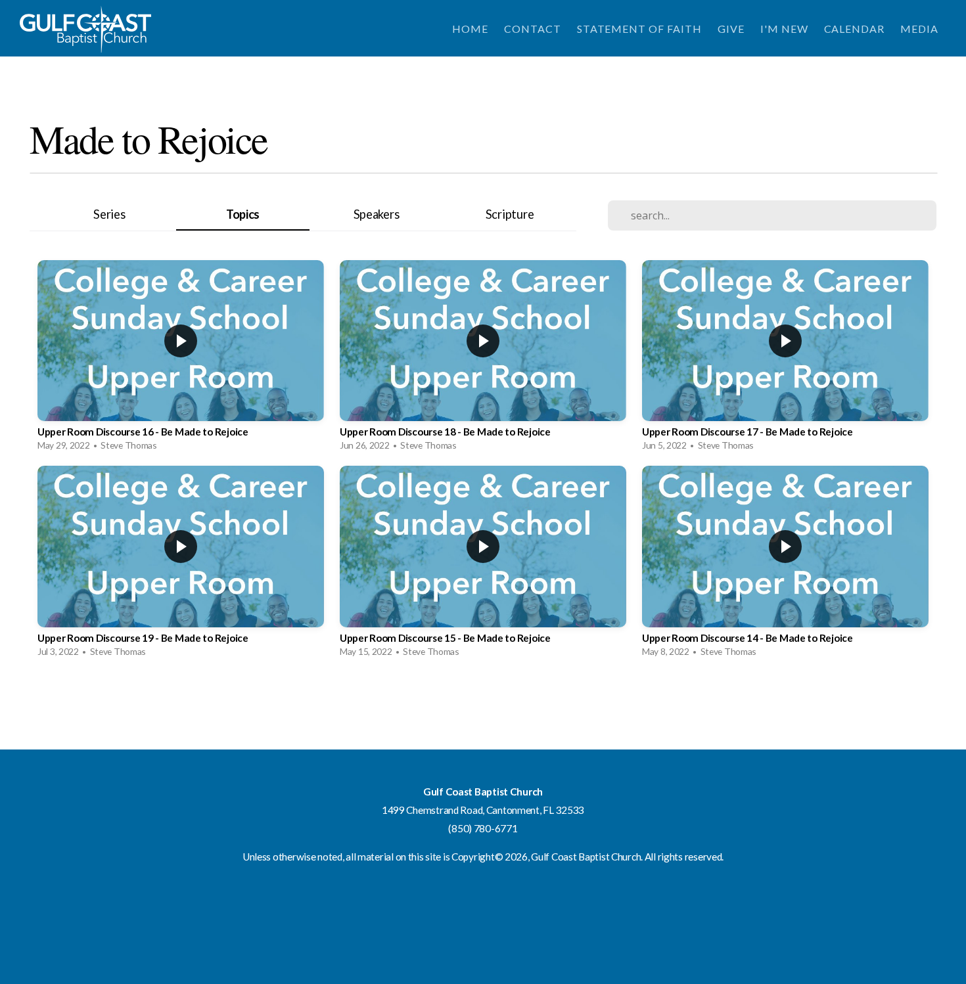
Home (470, 28)
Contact (532, 28)
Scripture (510, 214)
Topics (243, 214)
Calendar (854, 28)
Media (919, 28)
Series (109, 214)
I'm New (784, 28)
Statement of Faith (639, 28)
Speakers (377, 214)
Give (731, 28)
